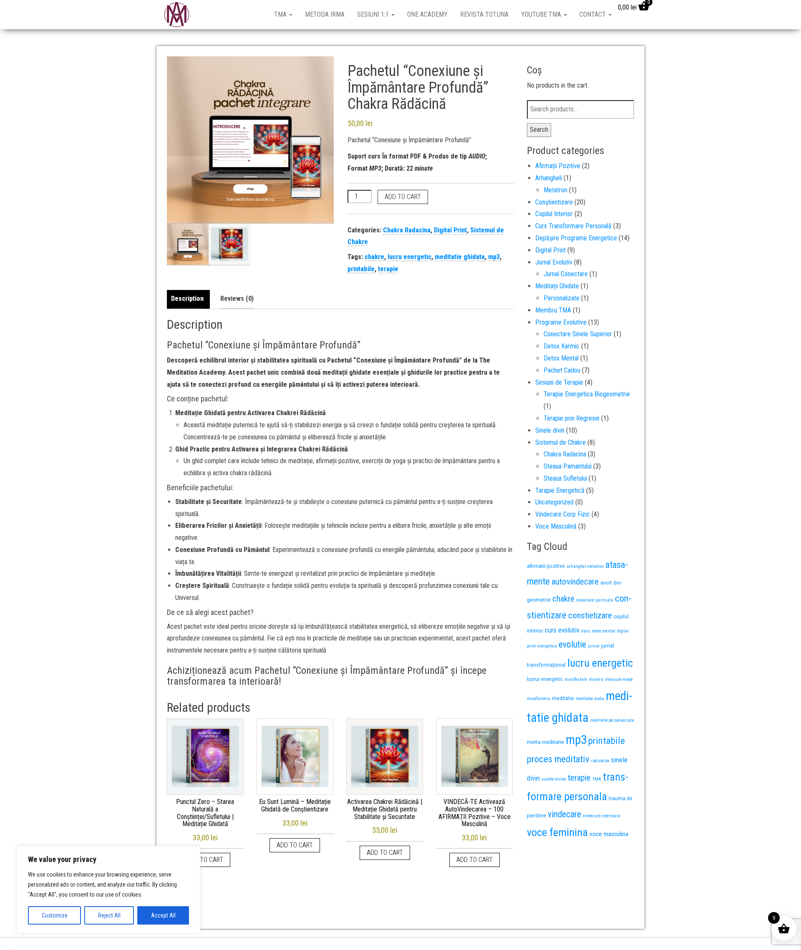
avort (606, 582)
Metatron (555, 190)
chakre (374, 257)
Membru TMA (553, 310)
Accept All (163, 915)
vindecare (564, 814)
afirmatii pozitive (546, 565)
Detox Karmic (561, 346)
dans (585, 631)
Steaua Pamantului (568, 466)
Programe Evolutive (561, 322)
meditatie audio (590, 698)
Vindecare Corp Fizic (562, 514)
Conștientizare (554, 202)
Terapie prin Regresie (571, 418)
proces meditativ (558, 758)
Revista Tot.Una (484, 14)
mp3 (494, 257)
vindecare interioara (601, 816)
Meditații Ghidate (557, 286)
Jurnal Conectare (566, 274)
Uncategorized (554, 502)
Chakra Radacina (407, 230)
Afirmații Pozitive (557, 166)
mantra (596, 679)
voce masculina (608, 834)
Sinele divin (549, 430)
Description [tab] (187, 298)
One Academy (427, 14)
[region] (108, 889)
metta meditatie (545, 741)
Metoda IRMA (325, 14)
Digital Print (450, 230)
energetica (547, 646)
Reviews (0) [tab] (237, 298)
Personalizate (561, 298)
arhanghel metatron (585, 566)
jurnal (593, 646)
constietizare (590, 615)
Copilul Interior (554, 214)
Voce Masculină (556, 526)
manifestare (575, 679)
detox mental (603, 631)
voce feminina (557, 832)
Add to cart (403, 197)
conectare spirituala (594, 600)
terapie (388, 269)
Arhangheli (548, 178)
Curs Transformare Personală (573, 226)
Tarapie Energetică (559, 490)
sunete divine (554, 779)
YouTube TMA (542, 14)
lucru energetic (409, 257)
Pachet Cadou (562, 370)
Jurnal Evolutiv (553, 262)
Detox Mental (561, 358)
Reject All (109, 915)
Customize (55, 915)
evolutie (572, 644)
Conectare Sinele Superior (578, 334)
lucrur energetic (545, 678)
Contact (593, 14)
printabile (361, 269)
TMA (281, 14)
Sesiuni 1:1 (373, 14)
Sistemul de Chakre (560, 442)
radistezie (600, 761)
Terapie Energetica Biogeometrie (587, 394)
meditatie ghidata (460, 257)
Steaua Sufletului (565, 478)
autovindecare (575, 582)
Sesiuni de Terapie (559, 382)
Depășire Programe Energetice (576, 238)
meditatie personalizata (612, 720)
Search (539, 130)
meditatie (563, 698)
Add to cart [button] (205, 860)
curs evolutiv (562, 630)
